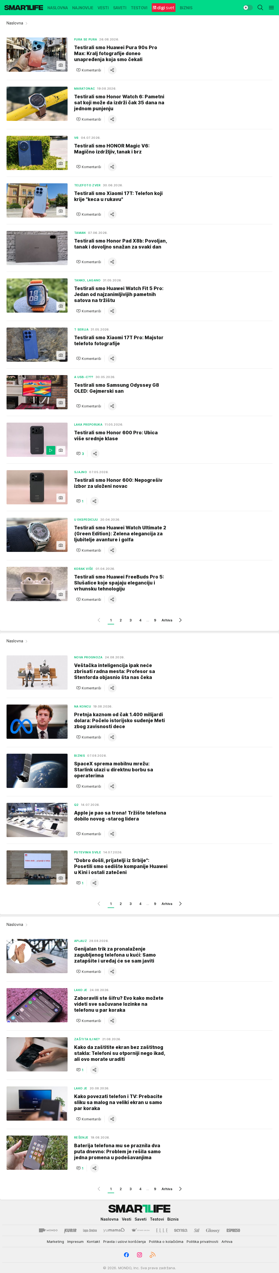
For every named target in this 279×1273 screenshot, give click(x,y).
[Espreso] (233, 1230)
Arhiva (167, 620)
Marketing (55, 1241)
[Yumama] (114, 1230)
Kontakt (93, 1241)
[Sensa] (180, 1230)
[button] (88, 70)
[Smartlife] (23, 7)
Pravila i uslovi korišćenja (124, 1241)
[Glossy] (213, 1230)
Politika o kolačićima (166, 1241)
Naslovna (15, 23)
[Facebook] (126, 1254)
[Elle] (162, 1230)
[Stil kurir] (196, 1230)
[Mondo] (48, 1230)
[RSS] (152, 1254)
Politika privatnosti (202, 1241)
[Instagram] (139, 1254)
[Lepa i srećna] (90, 1230)
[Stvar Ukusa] (140, 1230)
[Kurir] (70, 1230)
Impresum (75, 1241)
